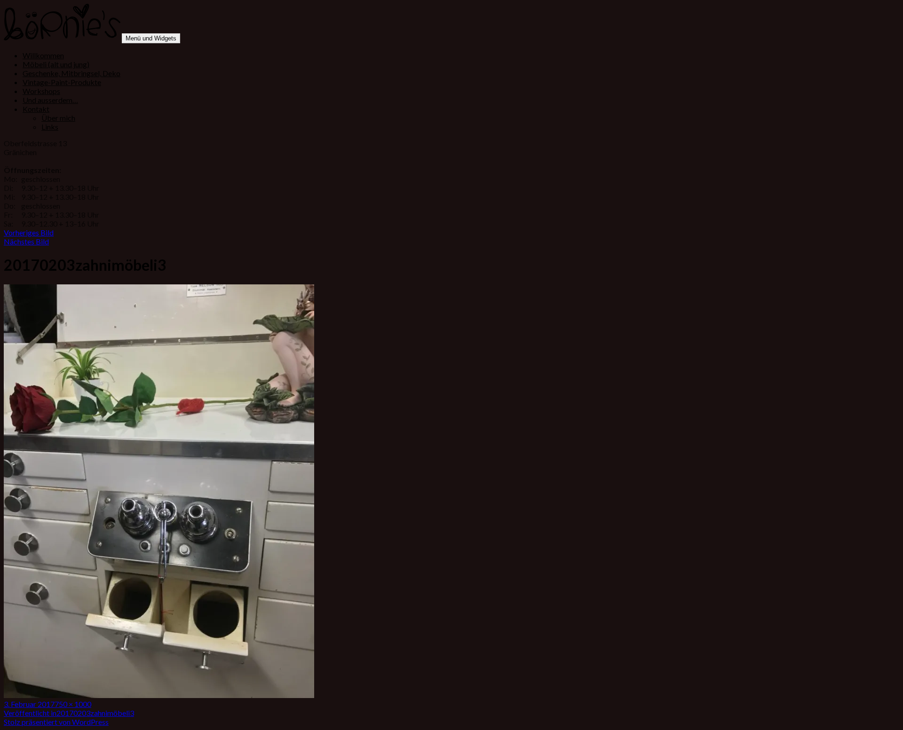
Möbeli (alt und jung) (56, 64)
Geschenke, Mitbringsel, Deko (71, 73)
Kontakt (36, 108)
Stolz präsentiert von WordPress (56, 721)
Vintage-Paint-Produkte (62, 82)
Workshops (41, 90)
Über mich (58, 117)
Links (49, 126)
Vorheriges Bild (29, 232)
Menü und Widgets (151, 38)
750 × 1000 (73, 703)
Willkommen (43, 55)
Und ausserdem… (50, 99)
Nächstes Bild (26, 241)
